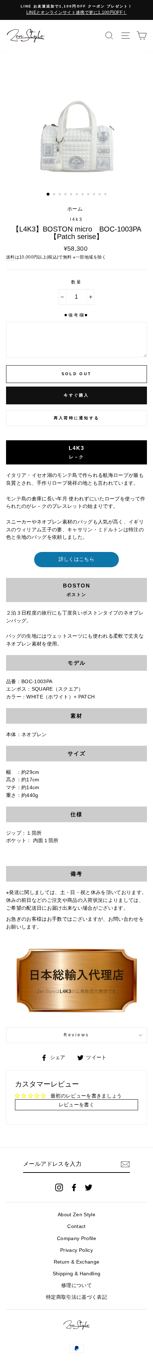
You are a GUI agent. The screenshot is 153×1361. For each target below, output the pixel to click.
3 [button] (60, 195)
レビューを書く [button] (76, 1104)
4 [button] (66, 195)
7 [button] (83, 195)
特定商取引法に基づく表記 (76, 1297)
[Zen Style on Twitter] (89, 1187)
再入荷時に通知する (77, 418)
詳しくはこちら (76, 559)
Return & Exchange (77, 1262)
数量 (76, 282)
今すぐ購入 (76, 395)
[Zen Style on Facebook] (74, 1187)
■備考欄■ (76, 315)
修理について (76, 1285)
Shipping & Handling (76, 1273)
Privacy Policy (76, 1250)
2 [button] (55, 195)
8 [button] (89, 195)
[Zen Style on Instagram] (59, 1187)
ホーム (75, 209)
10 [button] (100, 195)
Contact (76, 1226)
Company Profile (76, 1238)
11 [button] (106, 195)
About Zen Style (76, 1214)
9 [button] (94, 195)
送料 (10, 257)
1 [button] (48, 194)
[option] (76, 10)
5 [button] (72, 195)
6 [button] (77, 195)
